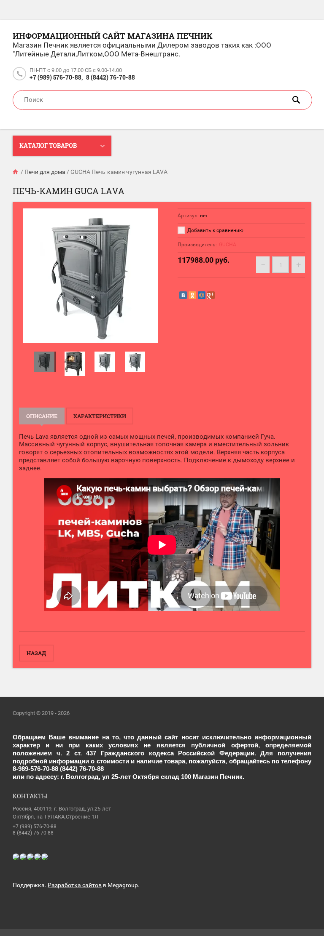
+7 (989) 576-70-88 (35, 826)
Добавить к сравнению (214, 230)
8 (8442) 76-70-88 (110, 77)
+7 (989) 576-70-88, (56, 77)
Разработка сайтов (75, 885)
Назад (36, 653)
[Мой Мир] (201, 295)
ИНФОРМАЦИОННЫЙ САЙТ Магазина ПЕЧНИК (113, 35)
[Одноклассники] (192, 295)
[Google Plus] (211, 295)
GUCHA (227, 245)
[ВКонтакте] (183, 295)
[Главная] (16, 171)
